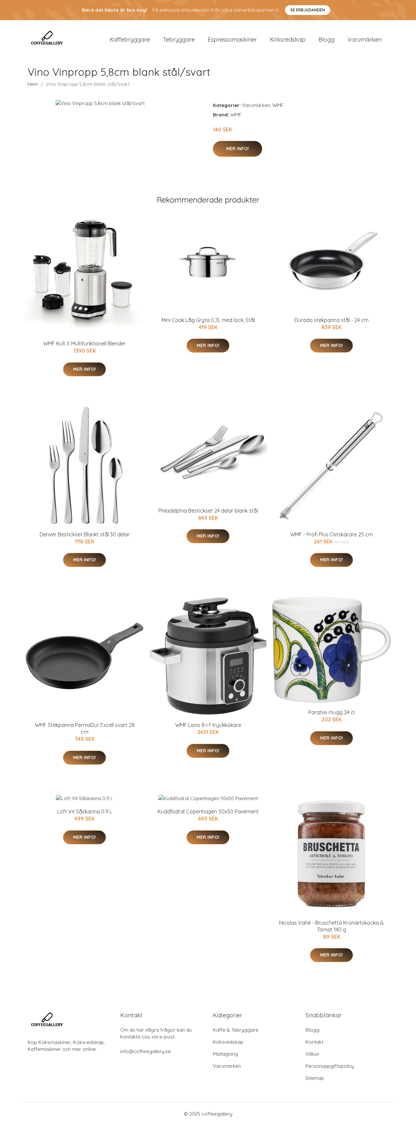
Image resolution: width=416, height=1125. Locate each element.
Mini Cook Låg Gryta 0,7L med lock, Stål (208, 320)
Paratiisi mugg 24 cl (331, 712)
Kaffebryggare (130, 39)
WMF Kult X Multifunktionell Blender (84, 343)
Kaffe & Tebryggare (235, 1030)
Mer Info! (237, 149)
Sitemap (315, 1078)
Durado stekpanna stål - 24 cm (331, 320)
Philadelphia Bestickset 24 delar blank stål (208, 510)
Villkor (312, 1054)
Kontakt (314, 1042)
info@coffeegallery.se (145, 1051)
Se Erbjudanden (307, 9)
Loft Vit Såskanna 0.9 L (84, 811)
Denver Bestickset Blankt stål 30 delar (85, 534)
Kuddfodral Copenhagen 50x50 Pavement (208, 811)
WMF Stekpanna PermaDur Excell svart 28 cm (85, 728)
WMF (277, 105)
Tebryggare (179, 39)
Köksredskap (288, 39)
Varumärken (364, 39)
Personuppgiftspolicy (330, 1066)
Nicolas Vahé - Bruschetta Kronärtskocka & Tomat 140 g (331, 926)
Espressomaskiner (232, 39)
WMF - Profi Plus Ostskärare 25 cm (331, 534)
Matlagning (225, 1054)
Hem (33, 84)
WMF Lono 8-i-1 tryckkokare (208, 725)
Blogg (326, 39)
